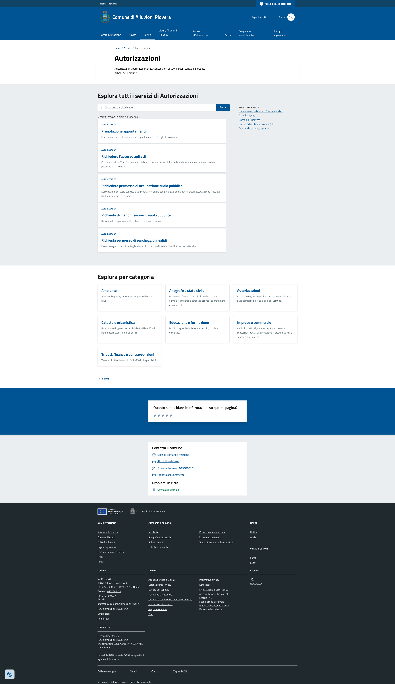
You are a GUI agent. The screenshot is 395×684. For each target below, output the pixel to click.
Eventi (253, 563)
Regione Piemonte (108, 3)
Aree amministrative (108, 532)
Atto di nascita (247, 115)
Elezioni (228, 35)
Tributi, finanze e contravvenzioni (216, 542)
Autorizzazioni (109, 124)
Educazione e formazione (212, 532)
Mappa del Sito (180, 671)
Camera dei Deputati (158, 589)
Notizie (253, 532)
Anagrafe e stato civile (159, 537)
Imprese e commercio (210, 537)
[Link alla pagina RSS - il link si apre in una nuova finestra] (265, 17)
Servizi (147, 35)
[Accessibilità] (9, 674)
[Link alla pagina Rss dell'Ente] (252, 579)
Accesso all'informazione (201, 33)
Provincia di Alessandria (160, 604)
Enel (150, 614)
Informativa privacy (209, 580)
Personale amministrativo (111, 552)
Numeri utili (103, 618)
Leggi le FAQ (205, 598)
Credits (154, 671)
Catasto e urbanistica (159, 547)
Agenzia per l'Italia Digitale (162, 580)
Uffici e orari (104, 614)
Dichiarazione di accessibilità (213, 589)
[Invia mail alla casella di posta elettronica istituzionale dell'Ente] (118, 603)
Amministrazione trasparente (214, 594)
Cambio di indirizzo (249, 120)
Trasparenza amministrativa (246, 33)
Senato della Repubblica (160, 594)
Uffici (100, 562)
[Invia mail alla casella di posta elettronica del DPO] (113, 636)
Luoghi (253, 558)
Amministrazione (111, 35)
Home (117, 48)
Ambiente (153, 532)
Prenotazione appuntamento (214, 605)
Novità (132, 35)
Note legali (204, 585)
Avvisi (253, 537)
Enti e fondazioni (106, 542)
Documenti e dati (106, 537)
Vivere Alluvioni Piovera (168, 32)
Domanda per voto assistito (254, 128)
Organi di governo (107, 547)
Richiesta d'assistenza (210, 609)
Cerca (223, 107)
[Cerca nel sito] (290, 17)
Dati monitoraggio (107, 671)
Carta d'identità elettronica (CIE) (257, 124)
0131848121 (114, 591)
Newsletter (256, 583)
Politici (101, 557)
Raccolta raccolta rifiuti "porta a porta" (261, 111)
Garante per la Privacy (159, 585)
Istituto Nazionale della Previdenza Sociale (170, 599)
